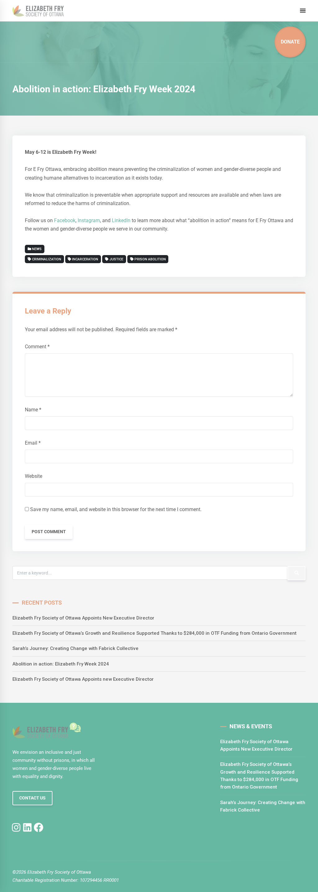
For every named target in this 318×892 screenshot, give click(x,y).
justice (116, 259)
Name (33, 410)
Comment (37, 347)
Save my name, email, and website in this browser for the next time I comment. (116, 509)
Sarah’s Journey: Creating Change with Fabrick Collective (75, 648)
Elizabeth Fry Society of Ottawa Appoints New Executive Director (83, 618)
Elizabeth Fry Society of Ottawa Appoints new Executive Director (83, 679)
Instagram (89, 220)
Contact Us (32, 798)
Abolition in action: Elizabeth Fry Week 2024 (60, 664)
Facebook (64, 220)
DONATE (290, 42)
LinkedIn (122, 220)
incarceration (85, 259)
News (36, 249)
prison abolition (150, 259)
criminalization (46, 259)
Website (33, 476)
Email (33, 443)
